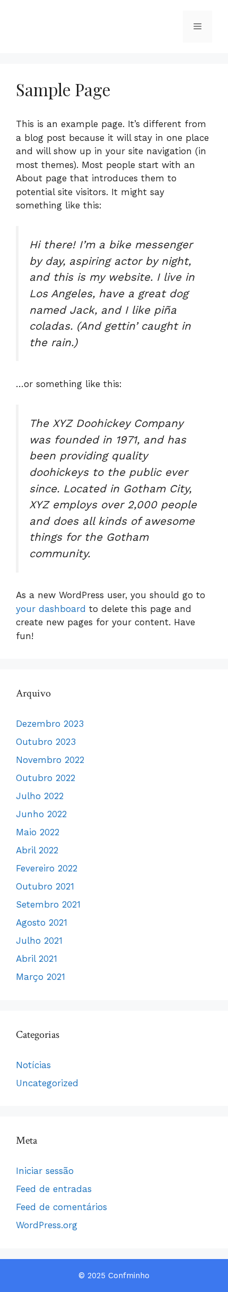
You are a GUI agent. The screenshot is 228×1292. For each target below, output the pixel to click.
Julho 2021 (39, 940)
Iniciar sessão (45, 1170)
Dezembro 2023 (50, 723)
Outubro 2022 (45, 778)
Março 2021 (40, 976)
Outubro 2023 (46, 741)
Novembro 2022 (50, 759)
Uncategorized (47, 1083)
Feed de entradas (54, 1189)
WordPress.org (46, 1225)
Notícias (33, 1065)
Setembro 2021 (48, 904)
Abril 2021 (36, 958)
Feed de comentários (61, 1207)
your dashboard (51, 608)
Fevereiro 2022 (46, 868)
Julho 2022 (40, 796)
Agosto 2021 (41, 922)
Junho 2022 (41, 814)
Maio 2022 (37, 832)
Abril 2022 (37, 850)
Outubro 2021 (45, 886)
